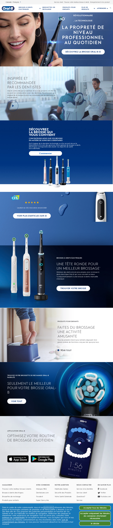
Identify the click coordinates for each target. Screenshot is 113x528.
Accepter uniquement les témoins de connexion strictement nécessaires (95, 516)
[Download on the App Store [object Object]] (18, 458)
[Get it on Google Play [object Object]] (43, 458)
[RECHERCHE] (110, 8)
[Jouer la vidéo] (12, 105)
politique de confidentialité (13, 517)
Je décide (95, 523)
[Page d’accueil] (8, 8)
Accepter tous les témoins (94, 508)
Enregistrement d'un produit (100, 2)
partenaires (49, 507)
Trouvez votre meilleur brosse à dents (76, 2)
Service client (58, 2)
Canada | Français (12, 2)
